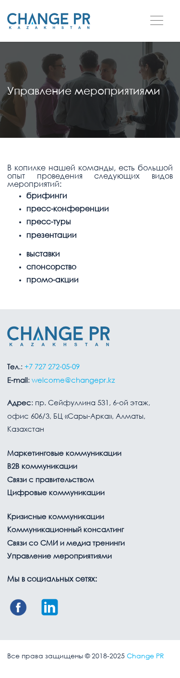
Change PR (145, 656)
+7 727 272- (52, 367)
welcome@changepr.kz (73, 380)
